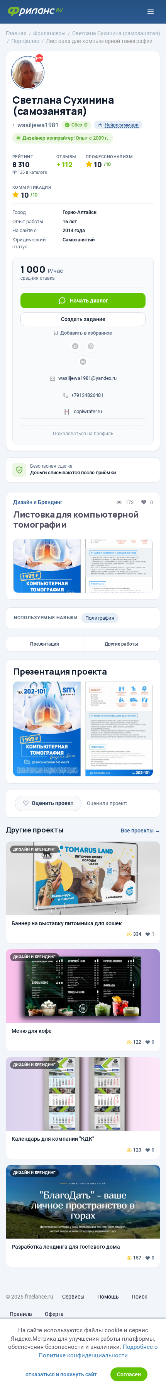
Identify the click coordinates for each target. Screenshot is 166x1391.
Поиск (139, 1297)
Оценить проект (48, 803)
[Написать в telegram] (75, 346)
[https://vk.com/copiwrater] (83, 361)
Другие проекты (34, 829)
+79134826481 (87, 395)
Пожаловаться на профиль (83, 433)
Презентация (44, 644)
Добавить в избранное (85, 333)
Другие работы (121, 644)
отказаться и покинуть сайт (61, 1374)
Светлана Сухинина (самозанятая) (63, 105)
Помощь (108, 1297)
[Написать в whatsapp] (90, 346)
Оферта (54, 1314)
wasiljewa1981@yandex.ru (87, 378)
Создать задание (83, 319)
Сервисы (73, 1297)
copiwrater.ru (87, 411)
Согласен (129, 1374)
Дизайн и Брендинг (38, 502)
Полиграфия (99, 618)
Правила (21, 1314)
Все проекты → (140, 830)
